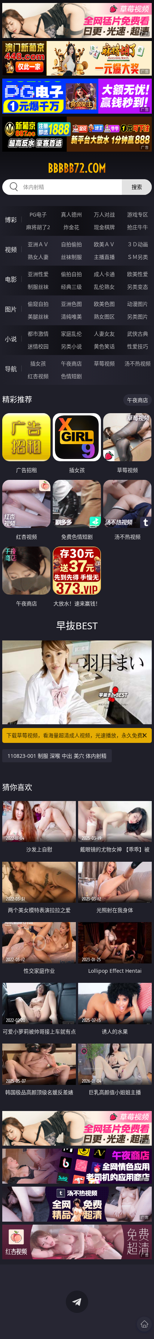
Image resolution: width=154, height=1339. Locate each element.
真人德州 (71, 214)
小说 (11, 339)
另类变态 (137, 286)
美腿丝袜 (38, 316)
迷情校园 (38, 346)
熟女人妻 (38, 256)
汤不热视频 (137, 363)
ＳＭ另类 (137, 256)
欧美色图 (104, 303)
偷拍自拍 (71, 274)
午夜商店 (71, 363)
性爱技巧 (137, 346)
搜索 (137, 186)
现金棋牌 (104, 227)
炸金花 (71, 227)
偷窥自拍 (38, 303)
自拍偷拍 (71, 244)
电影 (11, 279)
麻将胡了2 (38, 227)
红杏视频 (38, 376)
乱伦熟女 (104, 286)
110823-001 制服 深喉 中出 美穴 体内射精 (57, 755)
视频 (11, 250)
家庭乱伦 (71, 333)
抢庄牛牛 (137, 227)
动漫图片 (137, 303)
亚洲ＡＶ (38, 244)
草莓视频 (104, 363)
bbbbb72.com (77, 168)
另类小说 (71, 346)
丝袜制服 (71, 256)
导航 (11, 369)
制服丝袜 (38, 286)
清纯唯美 (71, 316)
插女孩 (38, 363)
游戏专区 (137, 214)
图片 (11, 309)
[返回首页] (144, 1324)
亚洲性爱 (38, 274)
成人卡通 (104, 274)
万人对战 (104, 214)
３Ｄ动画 (137, 244)
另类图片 (137, 316)
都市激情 (38, 333)
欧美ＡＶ (104, 244)
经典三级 (71, 286)
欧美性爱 (137, 274)
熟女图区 (104, 316)
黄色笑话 (104, 346)
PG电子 (38, 214)
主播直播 (104, 256)
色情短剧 (71, 376)
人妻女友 (104, 333)
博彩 (11, 220)
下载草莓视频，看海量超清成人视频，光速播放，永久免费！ (77, 735)
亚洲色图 (71, 303)
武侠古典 (137, 333)
